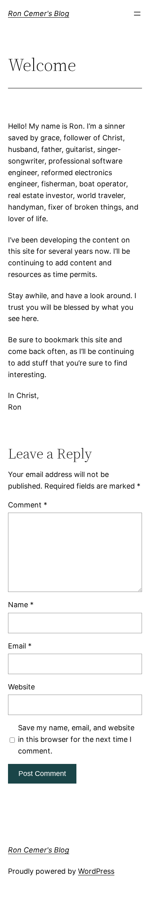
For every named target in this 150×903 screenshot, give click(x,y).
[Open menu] (137, 13)
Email (20, 646)
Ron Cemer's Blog (38, 13)
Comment (27, 505)
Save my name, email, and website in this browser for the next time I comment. (76, 739)
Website (21, 687)
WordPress (96, 871)
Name (21, 604)
